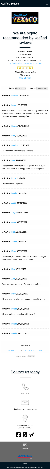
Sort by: (33, 88)
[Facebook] (18, 434)
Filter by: (11, 88)
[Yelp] (25, 434)
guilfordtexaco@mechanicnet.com (25, 409)
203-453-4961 (25, 393)
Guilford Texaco (10, 3)
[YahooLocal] (32, 434)
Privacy (25, 463)
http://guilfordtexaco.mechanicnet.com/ (25, 63)
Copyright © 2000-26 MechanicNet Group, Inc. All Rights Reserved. (25, 467)
